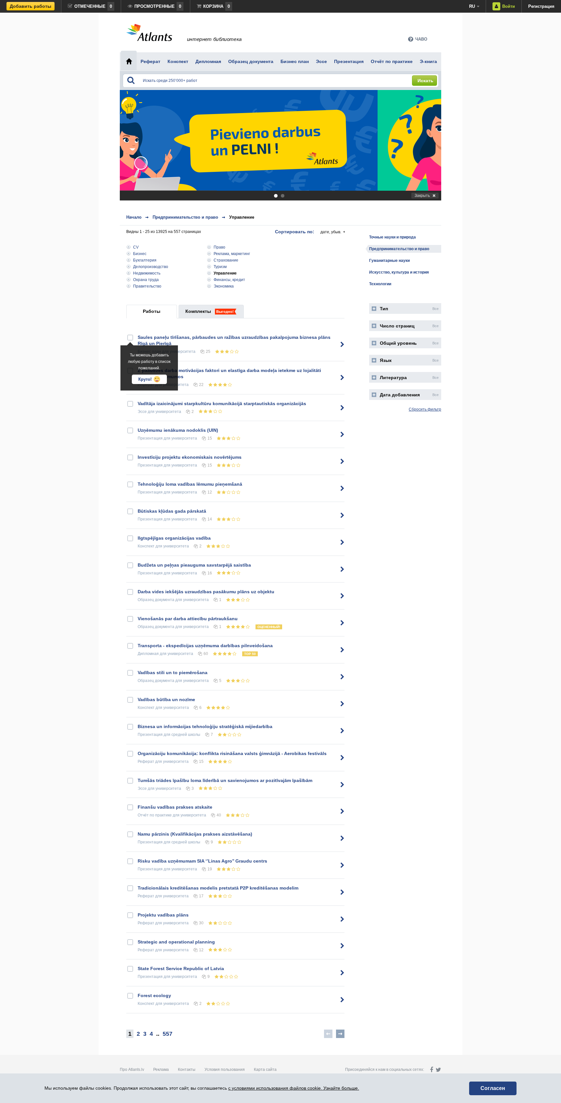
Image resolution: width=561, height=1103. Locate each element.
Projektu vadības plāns (163, 914)
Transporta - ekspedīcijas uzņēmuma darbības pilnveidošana (205, 645)
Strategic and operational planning (176, 941)
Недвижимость (146, 273)
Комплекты (198, 311)
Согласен (492, 1088)
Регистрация (541, 6)
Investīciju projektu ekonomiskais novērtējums (190, 457)
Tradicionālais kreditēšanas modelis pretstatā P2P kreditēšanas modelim (218, 888)
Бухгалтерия (144, 260)
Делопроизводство (150, 266)
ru (472, 6)
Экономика (224, 286)
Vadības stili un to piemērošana (172, 672)
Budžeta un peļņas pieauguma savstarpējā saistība (194, 565)
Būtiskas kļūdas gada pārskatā (172, 511)
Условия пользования (225, 1069)
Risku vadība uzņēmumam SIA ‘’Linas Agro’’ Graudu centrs (202, 861)
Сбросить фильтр (425, 409)
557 (167, 1034)
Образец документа (156, 599)
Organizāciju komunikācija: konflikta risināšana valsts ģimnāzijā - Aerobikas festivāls (232, 753)
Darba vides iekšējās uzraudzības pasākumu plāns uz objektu (206, 591)
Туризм (220, 266)
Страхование (226, 260)
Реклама (161, 1069)
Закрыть (422, 195)
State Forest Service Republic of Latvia (181, 968)
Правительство (147, 286)
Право (219, 247)
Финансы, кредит (229, 279)
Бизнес (139, 253)
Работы (151, 311)
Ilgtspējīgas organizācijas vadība (174, 538)
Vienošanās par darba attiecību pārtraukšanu (188, 618)
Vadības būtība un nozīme (166, 699)
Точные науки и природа (392, 237)
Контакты (186, 1069)
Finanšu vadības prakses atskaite (175, 807)
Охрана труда (146, 279)
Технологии (380, 284)
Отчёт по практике (155, 815)
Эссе (142, 411)
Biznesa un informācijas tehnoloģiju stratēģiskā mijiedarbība (205, 726)
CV (136, 247)
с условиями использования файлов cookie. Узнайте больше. (293, 1088)
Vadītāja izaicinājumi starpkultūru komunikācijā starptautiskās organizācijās (222, 403)
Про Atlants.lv (132, 1069)
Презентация (150, 438)
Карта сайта (265, 1069)
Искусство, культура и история (399, 272)
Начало (134, 217)
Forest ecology (154, 995)
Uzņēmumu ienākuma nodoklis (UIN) (178, 430)
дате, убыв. (330, 232)
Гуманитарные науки (389, 260)
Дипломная (148, 653)
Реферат (146, 761)
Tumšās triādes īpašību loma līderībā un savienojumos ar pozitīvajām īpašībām (225, 780)
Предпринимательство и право (185, 217)
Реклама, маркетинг (232, 253)
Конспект (146, 546)
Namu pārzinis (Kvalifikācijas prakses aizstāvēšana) (195, 834)
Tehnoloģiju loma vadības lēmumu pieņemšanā (190, 484)
